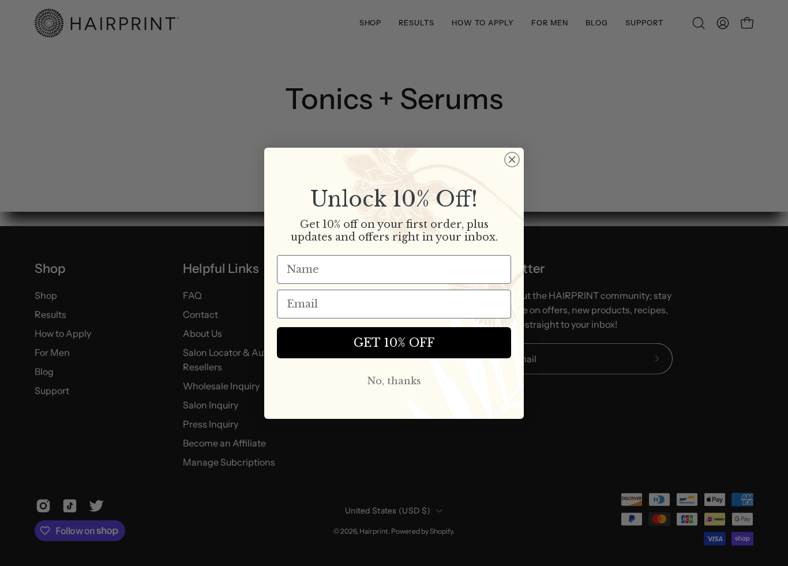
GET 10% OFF (394, 343)
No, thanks (394, 381)
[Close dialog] (512, 159)
